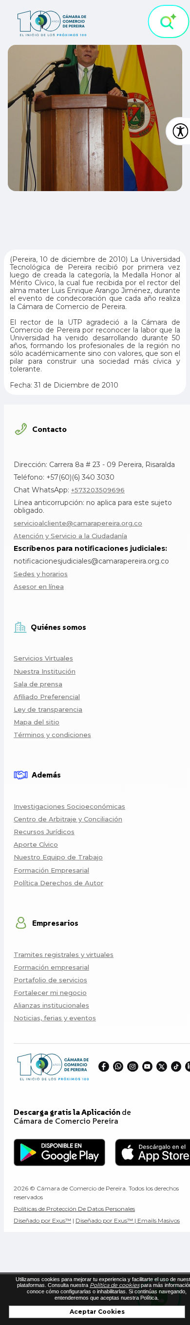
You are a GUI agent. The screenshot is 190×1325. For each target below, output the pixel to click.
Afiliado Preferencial (47, 697)
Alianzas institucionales (51, 1005)
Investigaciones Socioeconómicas (69, 806)
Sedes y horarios (41, 574)
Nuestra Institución (45, 671)
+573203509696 (98, 490)
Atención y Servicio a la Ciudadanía (70, 536)
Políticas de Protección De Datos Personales (74, 1208)
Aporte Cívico (36, 844)
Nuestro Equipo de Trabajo (58, 857)
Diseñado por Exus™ (42, 1220)
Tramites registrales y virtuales (64, 954)
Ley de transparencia (48, 709)
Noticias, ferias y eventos (55, 1018)
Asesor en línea (39, 586)
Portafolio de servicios (50, 980)
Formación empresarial (51, 967)
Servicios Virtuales (43, 658)
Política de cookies (114, 1285)
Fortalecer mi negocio (50, 992)
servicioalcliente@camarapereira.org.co (78, 523)
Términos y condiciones (52, 735)
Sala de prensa (38, 684)
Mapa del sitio (36, 722)
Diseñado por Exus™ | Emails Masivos (128, 1220)
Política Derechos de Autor (58, 883)
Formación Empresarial (51, 870)
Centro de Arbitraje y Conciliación (68, 819)
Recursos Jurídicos (44, 832)
